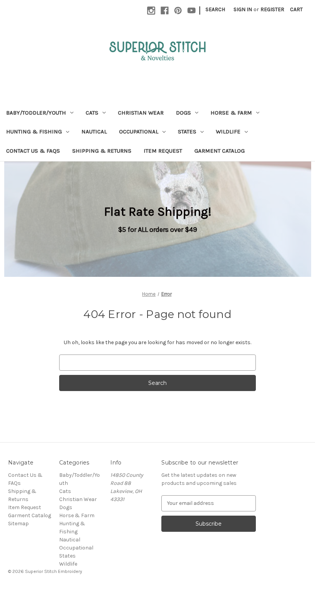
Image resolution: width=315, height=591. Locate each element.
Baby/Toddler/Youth (36, 112)
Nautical (94, 131)
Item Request (163, 150)
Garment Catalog (219, 150)
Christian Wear (141, 112)
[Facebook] (165, 11)
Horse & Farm (231, 112)
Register (272, 9)
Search (215, 9)
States (187, 131)
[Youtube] (191, 11)
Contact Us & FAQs (33, 150)
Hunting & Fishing (34, 131)
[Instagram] (151, 11)
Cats (92, 112)
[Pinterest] (178, 11)
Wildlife (228, 131)
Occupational (138, 131)
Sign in (243, 9)
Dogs (183, 112)
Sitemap (18, 523)
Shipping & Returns (101, 150)
